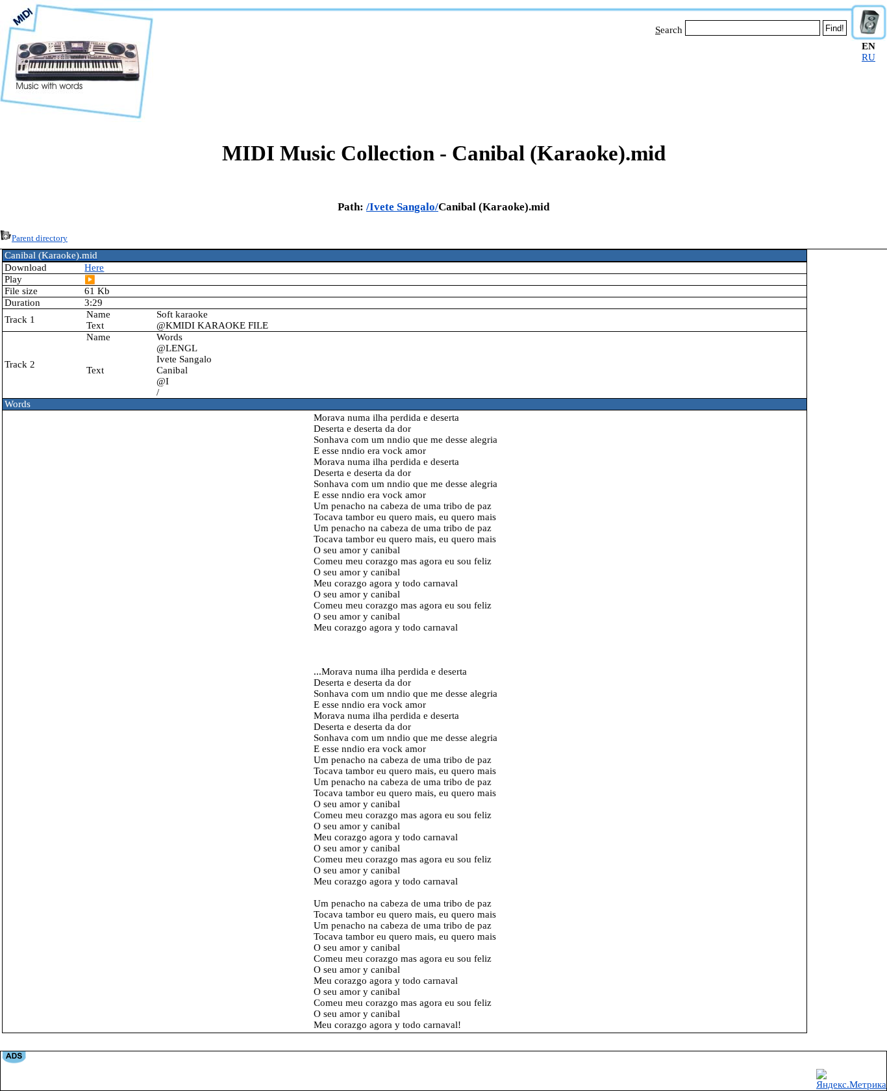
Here (94, 267)
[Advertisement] (502, 76)
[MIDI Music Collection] (76, 119)
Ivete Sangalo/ (403, 207)
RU (868, 57)
